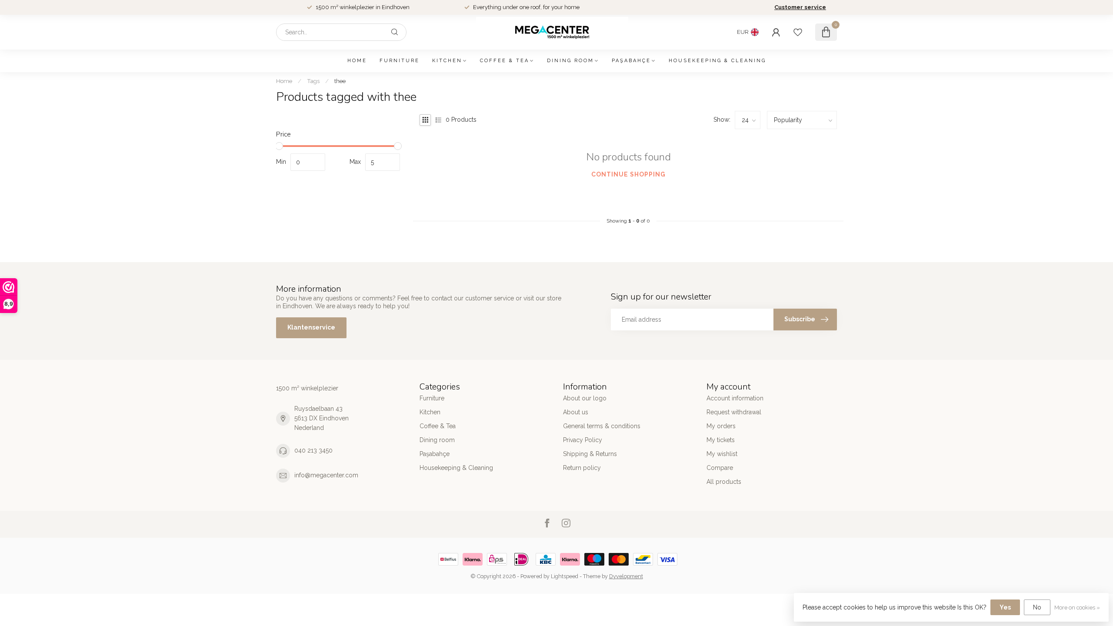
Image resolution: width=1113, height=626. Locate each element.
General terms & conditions (601, 426)
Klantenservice (311, 327)
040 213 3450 (313, 450)
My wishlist (721, 453)
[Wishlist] (797, 32)
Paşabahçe (631, 60)
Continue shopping (628, 174)
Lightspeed (564, 576)
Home (357, 60)
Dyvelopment (626, 576)
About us (575, 412)
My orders (721, 426)
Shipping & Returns (590, 453)
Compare (719, 467)
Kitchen (447, 60)
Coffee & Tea (504, 60)
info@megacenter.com (326, 475)
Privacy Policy (582, 439)
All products (723, 481)
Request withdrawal (733, 412)
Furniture (400, 60)
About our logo (584, 398)
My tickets (720, 439)
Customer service (800, 7)
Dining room (570, 60)
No (1037, 607)
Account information (734, 398)
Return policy (582, 467)
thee (340, 80)
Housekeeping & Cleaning (717, 60)
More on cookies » (1077, 607)
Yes (1005, 607)
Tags (313, 80)
